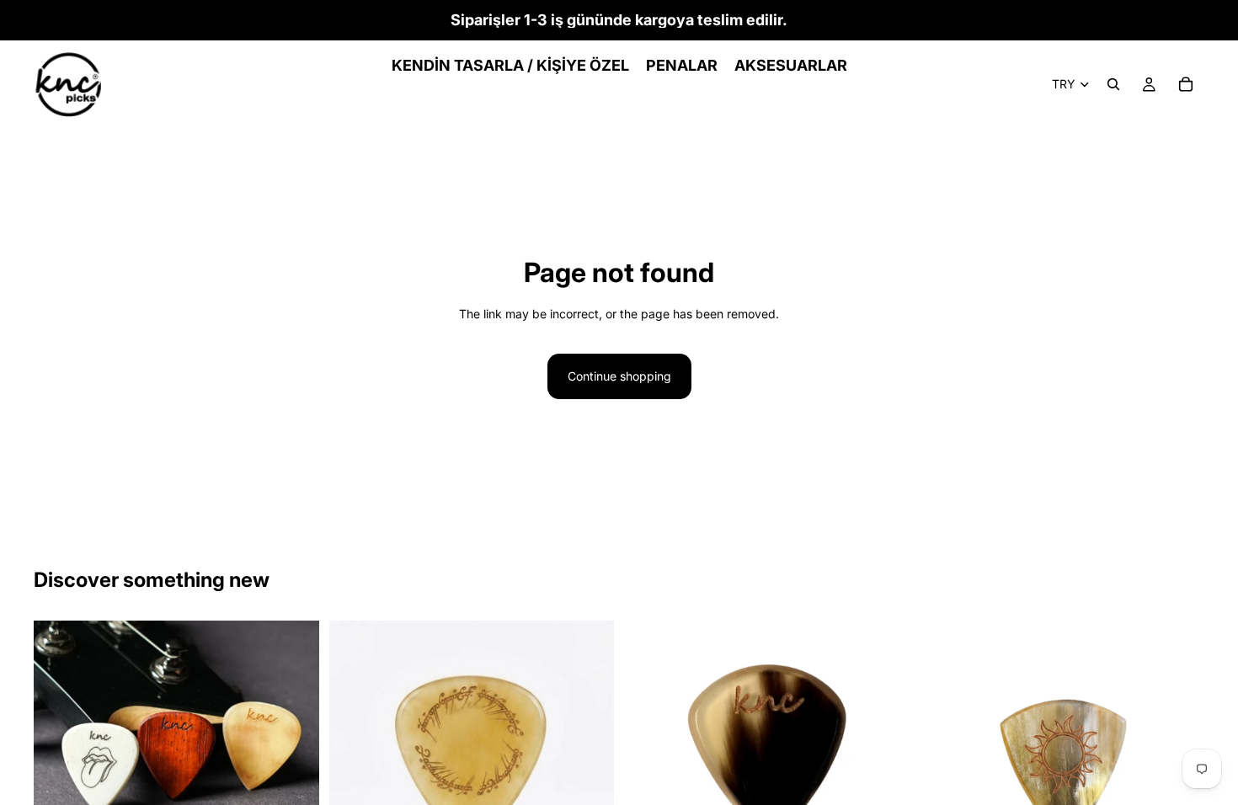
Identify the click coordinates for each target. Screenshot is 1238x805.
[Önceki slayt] (59, 763)
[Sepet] (1185, 84)
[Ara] (1113, 84)
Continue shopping (619, 376)
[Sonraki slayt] (294, 763)
